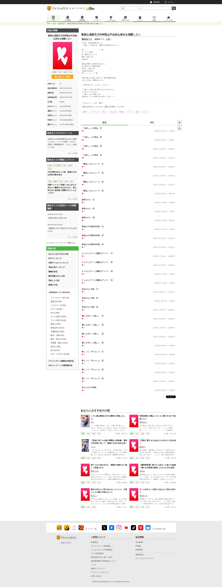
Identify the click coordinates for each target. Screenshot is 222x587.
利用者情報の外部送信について (103, 561)
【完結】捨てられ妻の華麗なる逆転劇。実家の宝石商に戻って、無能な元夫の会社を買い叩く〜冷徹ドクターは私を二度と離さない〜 (109, 443)
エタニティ (146, 112)
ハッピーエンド (94, 112)
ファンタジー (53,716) (60, 298)
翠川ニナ (94, 496)
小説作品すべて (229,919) (59, 292)
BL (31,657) (55, 350)
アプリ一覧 (92, 529)
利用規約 (94, 542)
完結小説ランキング (56, 267)
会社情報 (139, 542)
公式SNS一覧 (159, 529)
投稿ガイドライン (98, 568)
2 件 (108, 39)
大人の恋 (113, 112)
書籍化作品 (53, 272)
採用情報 (139, 550)
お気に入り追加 (63, 77)
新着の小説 (53, 285)
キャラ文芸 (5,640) (58, 316)
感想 (152, 122)
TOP (48, 23)
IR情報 (138, 546)
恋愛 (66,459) (56, 301)
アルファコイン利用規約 (101, 546)
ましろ (93, 447)
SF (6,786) (55, 313)
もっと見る (73, 153)
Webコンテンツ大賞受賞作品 (60, 365)
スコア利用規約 (97, 553)
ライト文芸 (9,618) (58, 320)
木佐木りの (143, 496)
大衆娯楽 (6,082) (57, 331)
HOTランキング (54, 258)
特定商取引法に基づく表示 (102, 557)
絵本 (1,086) (56, 347)
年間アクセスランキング (58, 263)
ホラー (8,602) (56, 309)
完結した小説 (53, 280)
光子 (92, 422)
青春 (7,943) (56, 324)
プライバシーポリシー (100, 572)
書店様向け (140, 555)
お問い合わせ (96, 576)
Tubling (142, 471)
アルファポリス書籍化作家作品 (61, 361)
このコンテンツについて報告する (61, 243)
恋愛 (106, 106)
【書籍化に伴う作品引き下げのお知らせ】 (62, 229)
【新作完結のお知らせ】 (58, 218)
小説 (54, 23)
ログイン (171, 2)
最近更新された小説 (56, 276)
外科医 (121, 112)
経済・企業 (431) (58, 335)
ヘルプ (93, 565)
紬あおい (142, 447)
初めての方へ (66, 543)
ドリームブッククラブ (144, 558)
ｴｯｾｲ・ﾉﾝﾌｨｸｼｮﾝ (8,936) (60, 354)
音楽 (137, 112)
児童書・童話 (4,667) (59, 343)
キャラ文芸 (57, 165)
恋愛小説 (61, 23)
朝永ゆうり (87, 39)
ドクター (130, 112)
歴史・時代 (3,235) (58, 339)
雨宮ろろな (95, 471)
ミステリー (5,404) (58, 305)
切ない (105, 112)
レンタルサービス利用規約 (102, 550)
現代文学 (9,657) (57, 328)
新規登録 (157, 2)
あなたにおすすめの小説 (58, 254)
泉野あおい (143, 422)
